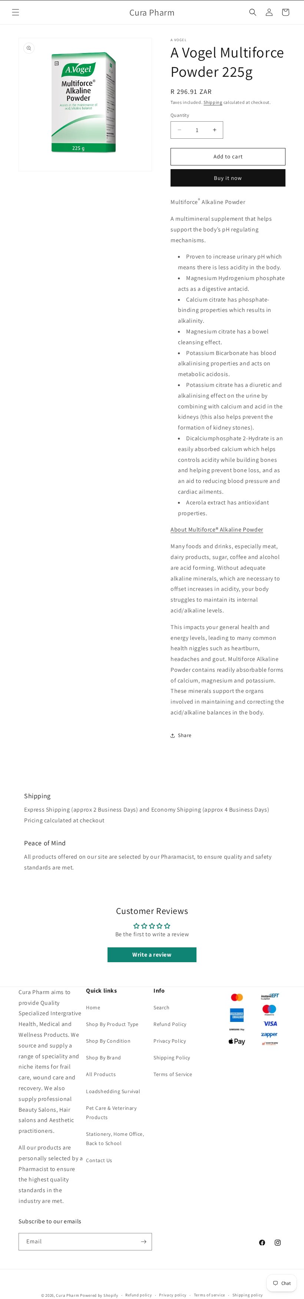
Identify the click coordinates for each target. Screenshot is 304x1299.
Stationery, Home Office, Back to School (115, 1139)
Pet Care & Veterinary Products (111, 1113)
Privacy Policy (169, 1040)
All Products (101, 1074)
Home (93, 1007)
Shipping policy (247, 1295)
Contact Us (99, 1160)
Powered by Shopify (99, 1295)
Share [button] (185, 735)
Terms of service (209, 1295)
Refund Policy (169, 1024)
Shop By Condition (108, 1040)
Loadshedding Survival (113, 1091)
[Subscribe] (143, 1241)
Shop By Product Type (112, 1024)
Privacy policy (172, 1295)
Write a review (151, 954)
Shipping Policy (171, 1057)
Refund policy (138, 1295)
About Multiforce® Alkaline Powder (217, 529)
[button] (15, 12)
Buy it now (228, 177)
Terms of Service (172, 1074)
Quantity (180, 115)
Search (161, 1007)
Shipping (213, 102)
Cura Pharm (67, 1295)
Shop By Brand (103, 1057)
